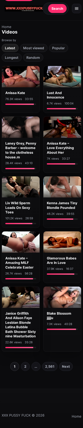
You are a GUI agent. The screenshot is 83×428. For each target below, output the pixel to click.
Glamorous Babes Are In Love (61, 260)
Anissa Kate (15, 93)
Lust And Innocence (55, 95)
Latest (10, 48)
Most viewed (33, 48)
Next (66, 366)
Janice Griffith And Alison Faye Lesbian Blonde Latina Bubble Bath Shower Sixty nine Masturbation (20, 324)
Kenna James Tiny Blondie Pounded (62, 205)
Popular (58, 48)
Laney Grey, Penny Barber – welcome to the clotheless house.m (20, 150)
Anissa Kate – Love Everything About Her (60, 148)
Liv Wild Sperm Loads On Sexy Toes (17, 207)
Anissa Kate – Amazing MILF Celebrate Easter (19, 262)
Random (33, 57)
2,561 (49, 366)
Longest (11, 57)
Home (6, 27)
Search (57, 8)
